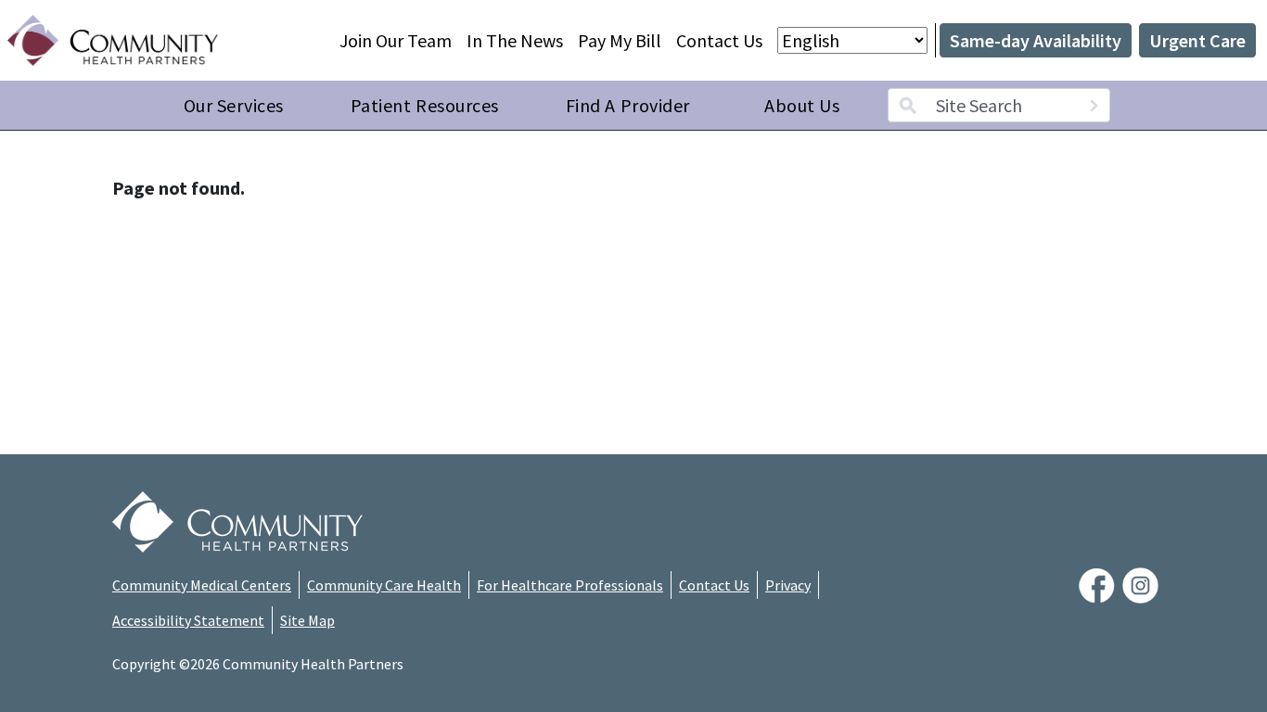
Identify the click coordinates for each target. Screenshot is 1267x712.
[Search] (1093, 105)
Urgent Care (1197, 40)
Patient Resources (425, 105)
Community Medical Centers (201, 585)
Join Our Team (395, 40)
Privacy (788, 585)
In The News (515, 40)
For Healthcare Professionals (570, 585)
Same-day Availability (1035, 40)
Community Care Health (384, 585)
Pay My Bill (619, 40)
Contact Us (719, 40)
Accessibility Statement (188, 620)
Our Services (234, 105)
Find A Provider (628, 105)
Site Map (307, 620)
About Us (801, 105)
